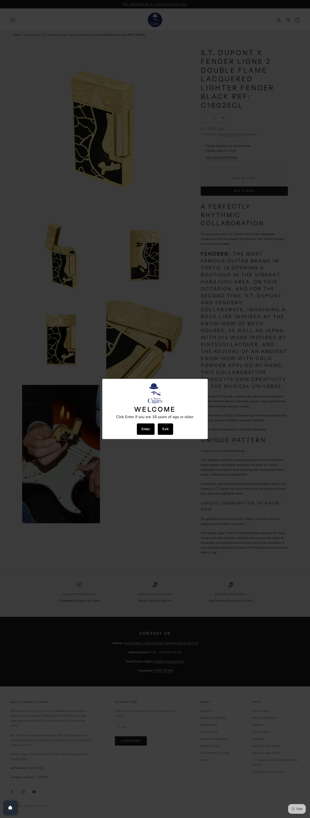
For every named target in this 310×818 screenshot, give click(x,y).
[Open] (10, 807)
